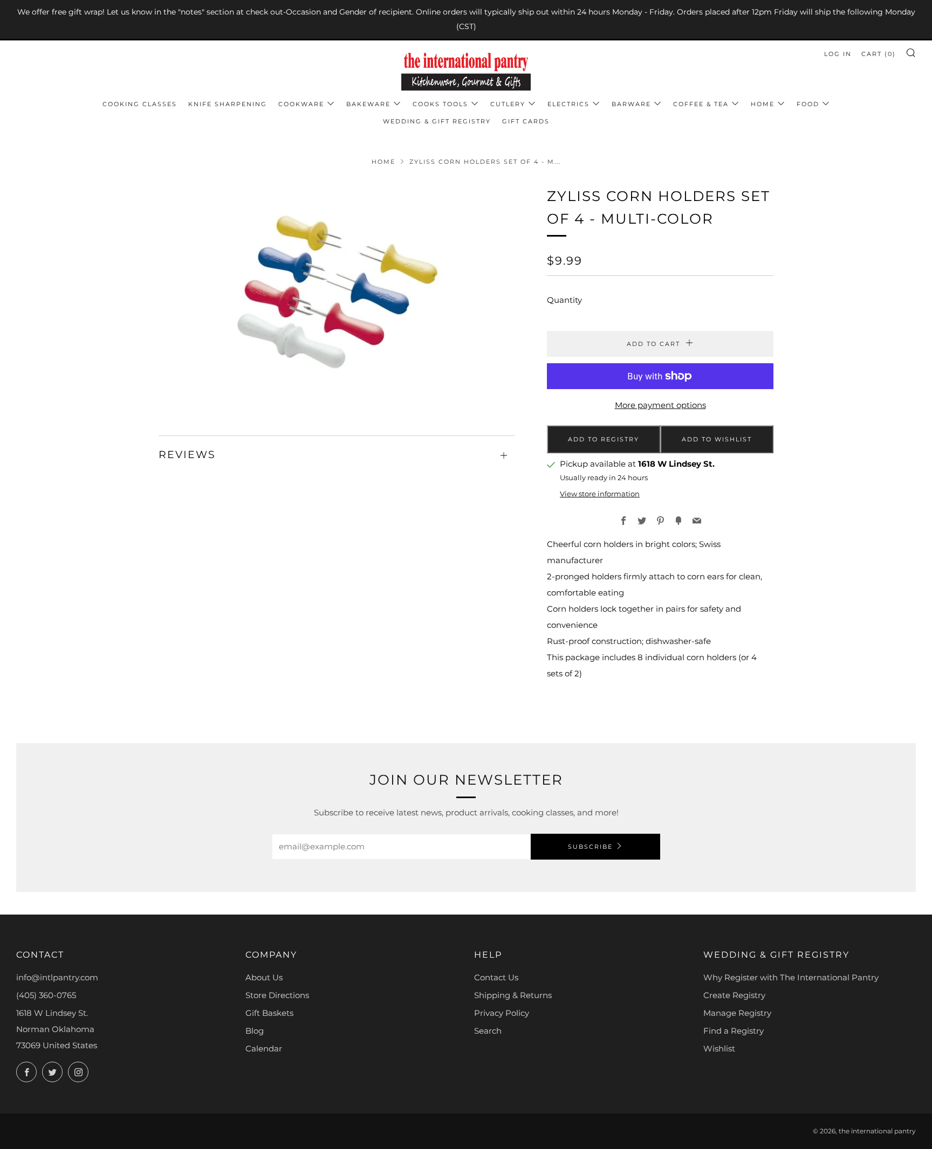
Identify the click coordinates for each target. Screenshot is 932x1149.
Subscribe (590, 846)
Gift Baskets (269, 1013)
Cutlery (507, 104)
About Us (264, 977)
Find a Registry (733, 1031)
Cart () (878, 54)
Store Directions (277, 995)
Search (488, 1031)
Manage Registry (737, 1013)
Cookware (301, 104)
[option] (336, 294)
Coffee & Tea (701, 104)
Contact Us (496, 977)
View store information (600, 494)
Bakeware (368, 104)
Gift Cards (526, 121)
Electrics (568, 104)
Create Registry (734, 995)
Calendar (263, 1048)
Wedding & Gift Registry (437, 121)
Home (763, 104)
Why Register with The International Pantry (791, 977)
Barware (631, 104)
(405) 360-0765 (46, 995)
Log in (838, 54)
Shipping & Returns (513, 995)
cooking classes (139, 104)
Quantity (564, 300)
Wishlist (719, 1048)
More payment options (660, 405)
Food (808, 104)
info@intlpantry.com (57, 977)
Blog (254, 1031)
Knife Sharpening (227, 104)
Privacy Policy (501, 1013)
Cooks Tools (440, 104)
